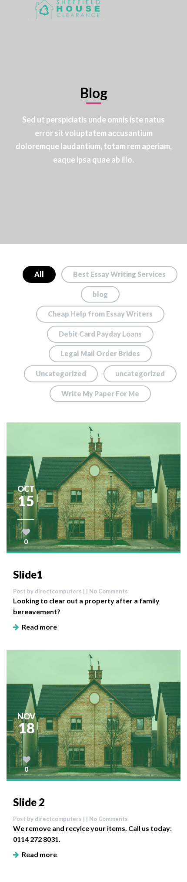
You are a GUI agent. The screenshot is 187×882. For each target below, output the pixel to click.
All (39, 274)
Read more (38, 627)
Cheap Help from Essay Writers (100, 314)
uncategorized (140, 373)
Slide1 (28, 574)
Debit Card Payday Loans (100, 334)
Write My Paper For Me (100, 393)
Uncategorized (61, 373)
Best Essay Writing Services (119, 274)
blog (100, 294)
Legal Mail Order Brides (100, 353)
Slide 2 (29, 802)
